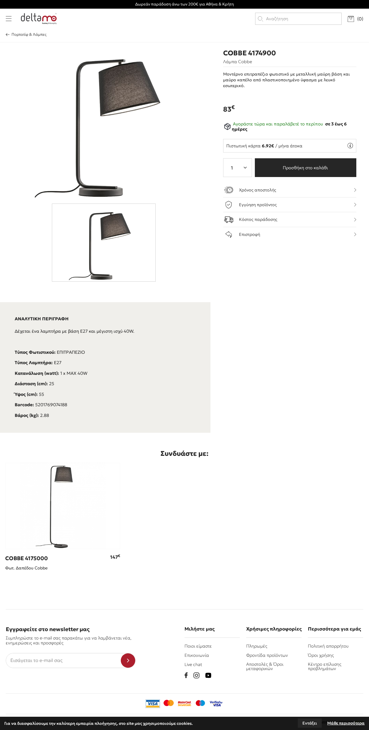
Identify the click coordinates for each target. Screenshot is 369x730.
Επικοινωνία (196, 655)
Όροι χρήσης (321, 655)
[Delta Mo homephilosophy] (38, 19)
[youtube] (208, 675)
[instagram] (196, 675)
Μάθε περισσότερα (346, 723)
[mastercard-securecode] (184, 703)
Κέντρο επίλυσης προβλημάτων (324, 666)
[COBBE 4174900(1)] (105, 121)
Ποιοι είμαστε (198, 646)
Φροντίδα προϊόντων (267, 655)
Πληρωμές (256, 646)
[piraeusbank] (216, 703)
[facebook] (186, 675)
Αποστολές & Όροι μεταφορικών (264, 666)
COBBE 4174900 (249, 53)
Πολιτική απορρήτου (328, 646)
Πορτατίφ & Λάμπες (29, 34)
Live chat (193, 664)
